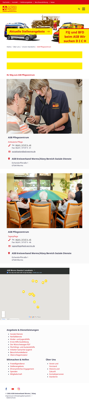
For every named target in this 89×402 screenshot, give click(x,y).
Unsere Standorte (28, 47)
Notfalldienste (16, 336)
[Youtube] (12, 389)
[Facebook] (6, 389)
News (53, 2)
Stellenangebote (26, 2)
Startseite (6, 2)
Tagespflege (13, 236)
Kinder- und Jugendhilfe (20, 339)
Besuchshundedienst (18, 352)
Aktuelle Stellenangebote (27, 31)
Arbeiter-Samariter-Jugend (21, 350)
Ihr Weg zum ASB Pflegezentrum (21, 75)
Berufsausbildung (41, 2)
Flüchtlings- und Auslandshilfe (22, 347)
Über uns (16, 47)
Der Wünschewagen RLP (20, 344)
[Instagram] (18, 389)
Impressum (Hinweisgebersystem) (17, 396)
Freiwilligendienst (17, 363)
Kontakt (15, 2)
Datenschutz (11, 398)
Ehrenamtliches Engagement (22, 369)
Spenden (13, 371)
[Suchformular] (79, 9)
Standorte (53, 377)
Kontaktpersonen (56, 374)
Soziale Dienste (16, 334)
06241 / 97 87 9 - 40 (23, 145)
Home (9, 47)
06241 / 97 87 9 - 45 (23, 239)
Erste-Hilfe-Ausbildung (19, 342)
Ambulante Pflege (15, 142)
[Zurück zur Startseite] (10, 9)
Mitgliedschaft (16, 374)
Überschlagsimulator (19, 355)
